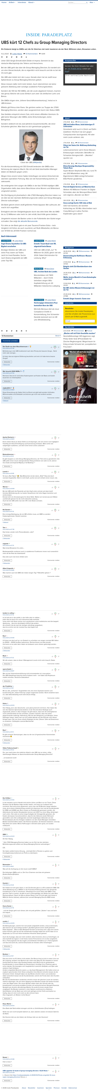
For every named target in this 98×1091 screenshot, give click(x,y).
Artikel (11, 2)
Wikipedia (37, 162)
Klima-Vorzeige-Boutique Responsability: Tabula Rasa (78, 167)
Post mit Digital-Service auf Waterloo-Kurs (79, 187)
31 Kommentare (82, 163)
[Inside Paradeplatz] (49, 36)
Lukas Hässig (17, 54)
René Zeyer (50, 269)
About (30, 2)
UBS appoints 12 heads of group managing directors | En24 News (25, 1071)
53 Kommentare (32, 54)
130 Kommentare (83, 143)
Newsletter (31, 1088)
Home (4, 2)
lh (73, 122)
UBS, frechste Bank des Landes (45, 272)
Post (66, 71)
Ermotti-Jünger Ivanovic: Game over (76, 299)
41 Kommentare (83, 200)
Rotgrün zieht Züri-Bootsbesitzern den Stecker (77, 267)
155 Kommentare (84, 262)
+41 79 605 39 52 (74, 69)
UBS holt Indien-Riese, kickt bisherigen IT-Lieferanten (79, 125)
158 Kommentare (84, 273)
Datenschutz (73, 1088)
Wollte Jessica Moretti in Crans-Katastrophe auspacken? (79, 278)
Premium (57, 1088)
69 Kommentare (82, 122)
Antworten (7, 362)
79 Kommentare (78, 331)
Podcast (89, 331)
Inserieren (40, 1088)
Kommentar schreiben (10, 341)
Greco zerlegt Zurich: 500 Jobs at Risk (77, 203)
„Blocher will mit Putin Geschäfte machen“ (79, 333)
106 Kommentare (84, 294)
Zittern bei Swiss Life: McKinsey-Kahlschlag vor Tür (79, 146)
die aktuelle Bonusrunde (28, 221)
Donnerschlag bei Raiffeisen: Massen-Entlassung (77, 257)
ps (74, 262)
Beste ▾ (58, 336)
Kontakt (64, 1088)
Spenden (49, 1088)
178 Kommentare (84, 251)
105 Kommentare (83, 283)
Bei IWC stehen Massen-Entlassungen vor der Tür (78, 289)
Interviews (22, 2)
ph (74, 184)
